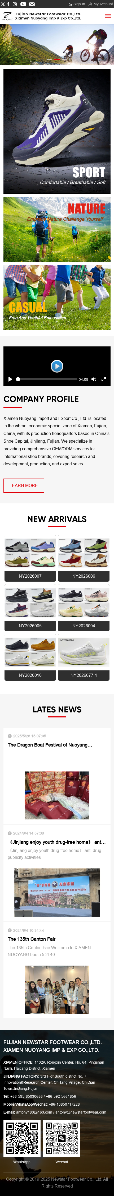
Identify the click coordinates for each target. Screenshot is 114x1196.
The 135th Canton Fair (31, 939)
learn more (24, 485)
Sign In (79, 4)
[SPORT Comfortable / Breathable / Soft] (57, 131)
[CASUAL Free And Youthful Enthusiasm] (57, 297)
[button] (49, 59)
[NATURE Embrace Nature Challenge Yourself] (57, 229)
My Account (103, 4)
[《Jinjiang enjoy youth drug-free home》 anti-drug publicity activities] (57, 892)
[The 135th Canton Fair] (57, 989)
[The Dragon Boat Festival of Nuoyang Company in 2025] (57, 795)
